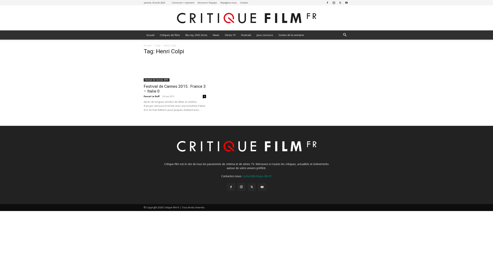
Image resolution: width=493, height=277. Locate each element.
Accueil (150, 35)
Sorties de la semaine (291, 35)
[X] (340, 2)
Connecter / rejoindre (183, 2)
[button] (344, 35)
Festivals (246, 35)
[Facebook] (327, 2)
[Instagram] (334, 2)
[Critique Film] (246, 18)
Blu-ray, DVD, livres (196, 35)
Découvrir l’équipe (207, 2)
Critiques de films (170, 35)
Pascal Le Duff (152, 96)
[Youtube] (346, 2)
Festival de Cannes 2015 (156, 79)
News (216, 35)
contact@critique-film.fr (257, 176)
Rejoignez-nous (228, 2)
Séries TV (230, 35)
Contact (244, 2)
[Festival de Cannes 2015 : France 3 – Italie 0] (175, 70)
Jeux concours (265, 35)
